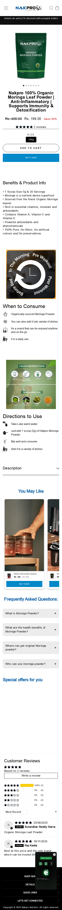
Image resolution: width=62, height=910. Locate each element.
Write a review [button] (31, 775)
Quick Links (30, 892)
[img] (24, 822)
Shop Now (30, 876)
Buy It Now (31, 158)
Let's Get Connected (30, 900)
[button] (25, 127)
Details (30, 884)
